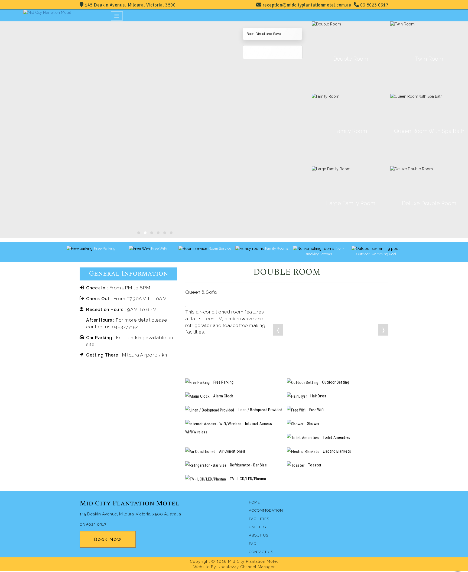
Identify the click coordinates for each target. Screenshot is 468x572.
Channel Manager (257, 567)
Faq (252, 544)
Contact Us (261, 552)
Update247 (228, 567)
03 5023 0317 (373, 5)
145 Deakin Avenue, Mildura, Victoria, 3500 (130, 5)
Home (254, 502)
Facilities (259, 519)
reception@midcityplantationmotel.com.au (307, 5)
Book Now (108, 539)
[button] (138, 233)
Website (201, 567)
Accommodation (266, 510)
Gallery (258, 527)
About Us (258, 535)
